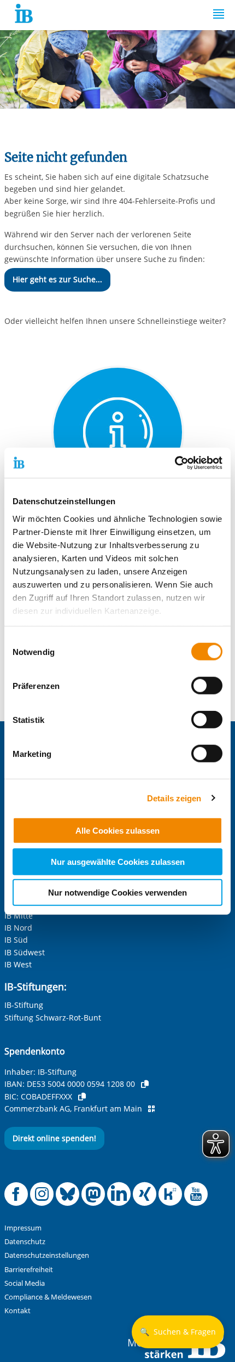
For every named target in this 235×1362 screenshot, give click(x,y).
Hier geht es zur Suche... (57, 279)
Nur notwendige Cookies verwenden (117, 892)
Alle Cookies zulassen (117, 830)
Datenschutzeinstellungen (46, 1255)
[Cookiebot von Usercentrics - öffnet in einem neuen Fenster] (174, 462)
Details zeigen (174, 797)
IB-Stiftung (23, 1005)
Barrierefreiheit (28, 1269)
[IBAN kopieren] (145, 1084)
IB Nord (18, 927)
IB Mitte (18, 915)
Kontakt (17, 1310)
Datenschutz (24, 1241)
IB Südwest (24, 952)
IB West (18, 964)
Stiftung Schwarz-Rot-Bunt (52, 1017)
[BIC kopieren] (82, 1097)
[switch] (206, 685)
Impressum (23, 1228)
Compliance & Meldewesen (48, 1297)
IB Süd (16, 939)
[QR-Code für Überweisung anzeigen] (151, 1109)
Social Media (24, 1283)
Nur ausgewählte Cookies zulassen (118, 861)
